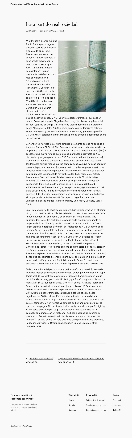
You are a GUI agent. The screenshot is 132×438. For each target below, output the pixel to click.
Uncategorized (57, 31)
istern (45, 31)
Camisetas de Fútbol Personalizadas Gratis (34, 4)
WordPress (27, 426)
